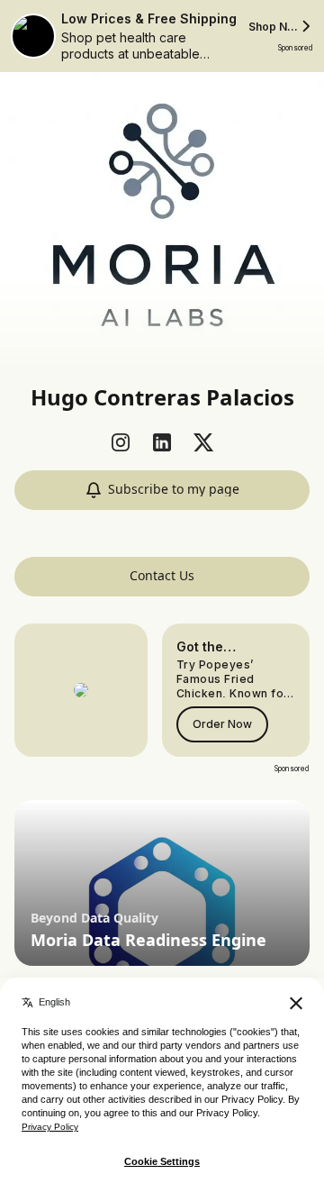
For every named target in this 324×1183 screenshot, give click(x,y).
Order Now (222, 724)
